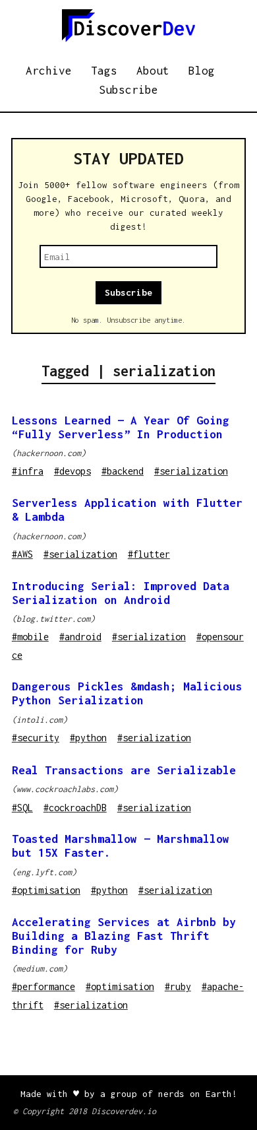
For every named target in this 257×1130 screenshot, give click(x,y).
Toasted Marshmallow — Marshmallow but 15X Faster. (120, 845)
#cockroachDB (75, 807)
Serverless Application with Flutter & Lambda (127, 509)
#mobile (30, 636)
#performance (43, 986)
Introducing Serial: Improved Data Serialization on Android (120, 593)
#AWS (22, 554)
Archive (49, 70)
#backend (122, 471)
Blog (201, 70)
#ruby (178, 986)
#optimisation (46, 890)
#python (88, 737)
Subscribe (128, 89)
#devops (72, 471)
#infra (27, 471)
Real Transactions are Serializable (124, 770)
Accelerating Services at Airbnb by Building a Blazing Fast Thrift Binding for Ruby (124, 935)
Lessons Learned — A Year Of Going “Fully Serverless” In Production (120, 427)
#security (35, 737)
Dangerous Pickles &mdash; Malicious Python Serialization (127, 693)
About (152, 70)
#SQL (22, 807)
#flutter (149, 554)
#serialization (191, 471)
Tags (104, 70)
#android (80, 636)
